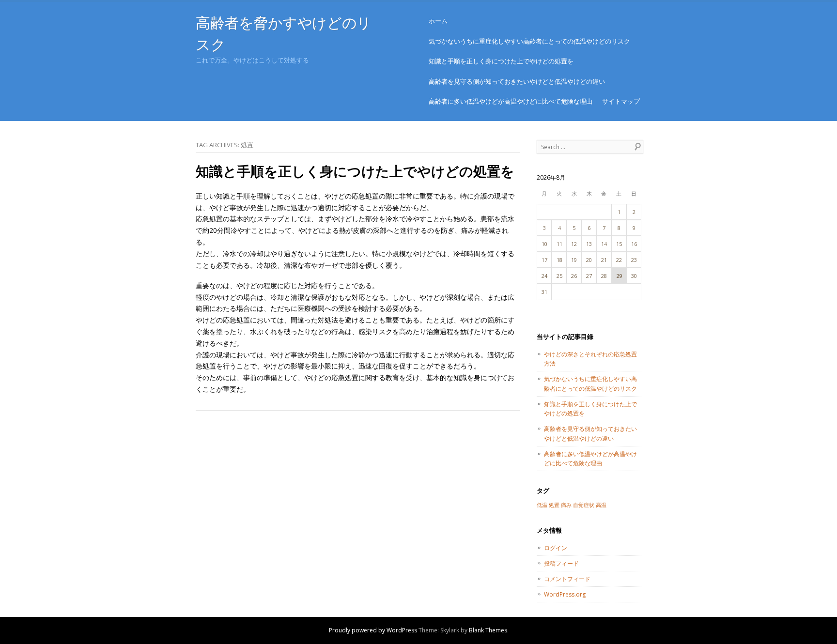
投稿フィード (561, 563)
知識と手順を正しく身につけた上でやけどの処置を (501, 61)
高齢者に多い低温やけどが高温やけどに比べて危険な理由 (510, 101)
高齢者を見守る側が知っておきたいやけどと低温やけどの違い (517, 81)
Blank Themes (488, 630)
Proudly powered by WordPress (373, 630)
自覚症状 (583, 505)
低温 (542, 505)
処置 (554, 505)
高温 (601, 505)
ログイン (555, 548)
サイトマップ (621, 101)
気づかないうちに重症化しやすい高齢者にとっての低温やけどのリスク (529, 41)
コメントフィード (567, 579)
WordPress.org (565, 594)
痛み (566, 505)
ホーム (438, 20)
